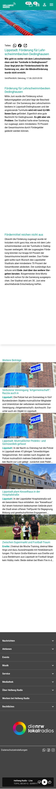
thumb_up (49, 782)
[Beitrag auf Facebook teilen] (20, 45)
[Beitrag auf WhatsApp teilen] (14, 45)
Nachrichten (8, 640)
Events (5, 657)
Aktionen (7, 649)
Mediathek (7, 682)
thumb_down (39, 782)
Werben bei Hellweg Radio (15, 698)
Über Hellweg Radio (12, 690)
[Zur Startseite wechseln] (9, 5)
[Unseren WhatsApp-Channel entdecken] (44, 750)
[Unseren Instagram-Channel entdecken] (53, 750)
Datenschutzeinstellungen (14, 750)
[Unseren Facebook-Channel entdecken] (48, 750)
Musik (5, 665)
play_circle (44, 782)
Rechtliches (8, 706)
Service (6, 673)
